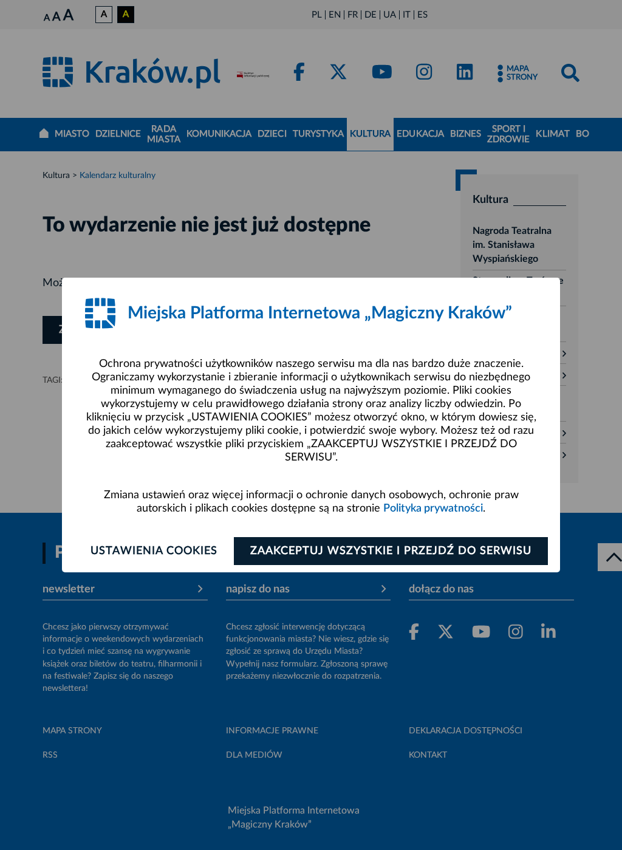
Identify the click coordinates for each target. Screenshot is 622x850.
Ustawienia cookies (154, 551)
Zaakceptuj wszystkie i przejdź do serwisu (390, 551)
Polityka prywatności (433, 508)
